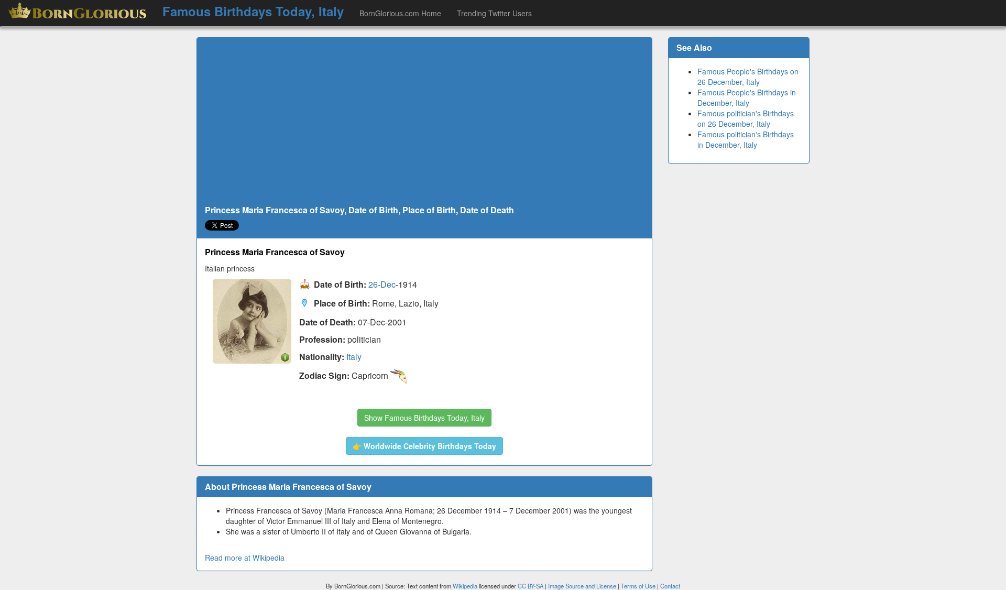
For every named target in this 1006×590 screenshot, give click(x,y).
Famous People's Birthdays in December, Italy (746, 97)
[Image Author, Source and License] (285, 356)
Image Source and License (582, 586)
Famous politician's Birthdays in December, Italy (745, 139)
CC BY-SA (530, 586)
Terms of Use (639, 586)
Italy (354, 357)
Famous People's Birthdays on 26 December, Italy (748, 76)
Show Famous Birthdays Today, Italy (424, 417)
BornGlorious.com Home (400, 13)
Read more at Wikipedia (245, 557)
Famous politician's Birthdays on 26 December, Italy (745, 118)
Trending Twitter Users (494, 13)
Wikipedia (465, 586)
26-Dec (382, 285)
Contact (670, 586)
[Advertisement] (424, 121)
